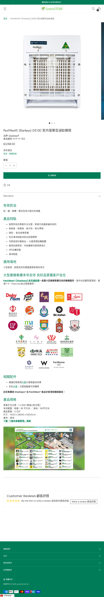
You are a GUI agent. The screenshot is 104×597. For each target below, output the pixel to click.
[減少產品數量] (6, 165)
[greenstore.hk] (52, 8)
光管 (24, 382)
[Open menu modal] (5, 9)
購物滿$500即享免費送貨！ (52, 2)
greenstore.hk (22, 584)
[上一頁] (13, 2)
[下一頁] (91, 2)
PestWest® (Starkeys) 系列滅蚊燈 (21, 280)
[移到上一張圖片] (92, 526)
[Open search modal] (93, 9)
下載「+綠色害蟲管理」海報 (17, 421)
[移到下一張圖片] (98, 526)
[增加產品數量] (14, 165)
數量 (5, 160)
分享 (8, 185)
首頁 (5, 18)
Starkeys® (14, 135)
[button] (7, 595)
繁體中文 (9, 579)
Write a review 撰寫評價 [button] (84, 501)
